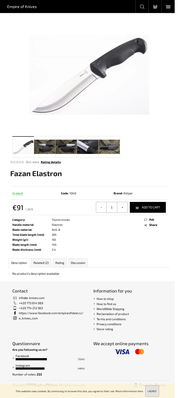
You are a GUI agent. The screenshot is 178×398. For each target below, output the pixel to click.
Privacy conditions (109, 324)
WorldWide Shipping (110, 309)
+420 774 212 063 (31, 308)
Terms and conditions (111, 319)
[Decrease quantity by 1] (101, 207)
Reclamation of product (113, 314)
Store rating (105, 329)
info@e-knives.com (31, 298)
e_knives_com (28, 318)
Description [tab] (19, 263)
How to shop (105, 299)
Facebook (22, 356)
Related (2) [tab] (41, 263)
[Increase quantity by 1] (122, 207)
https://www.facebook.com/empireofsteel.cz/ (51, 313)
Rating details (51, 162)
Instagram (23, 365)
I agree (152, 391)
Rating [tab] (59, 263)
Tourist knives (61, 219)
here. (140, 391)
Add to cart (151, 207)
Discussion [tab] (78, 263)
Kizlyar (128, 193)
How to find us (106, 304)
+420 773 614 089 (31, 303)
